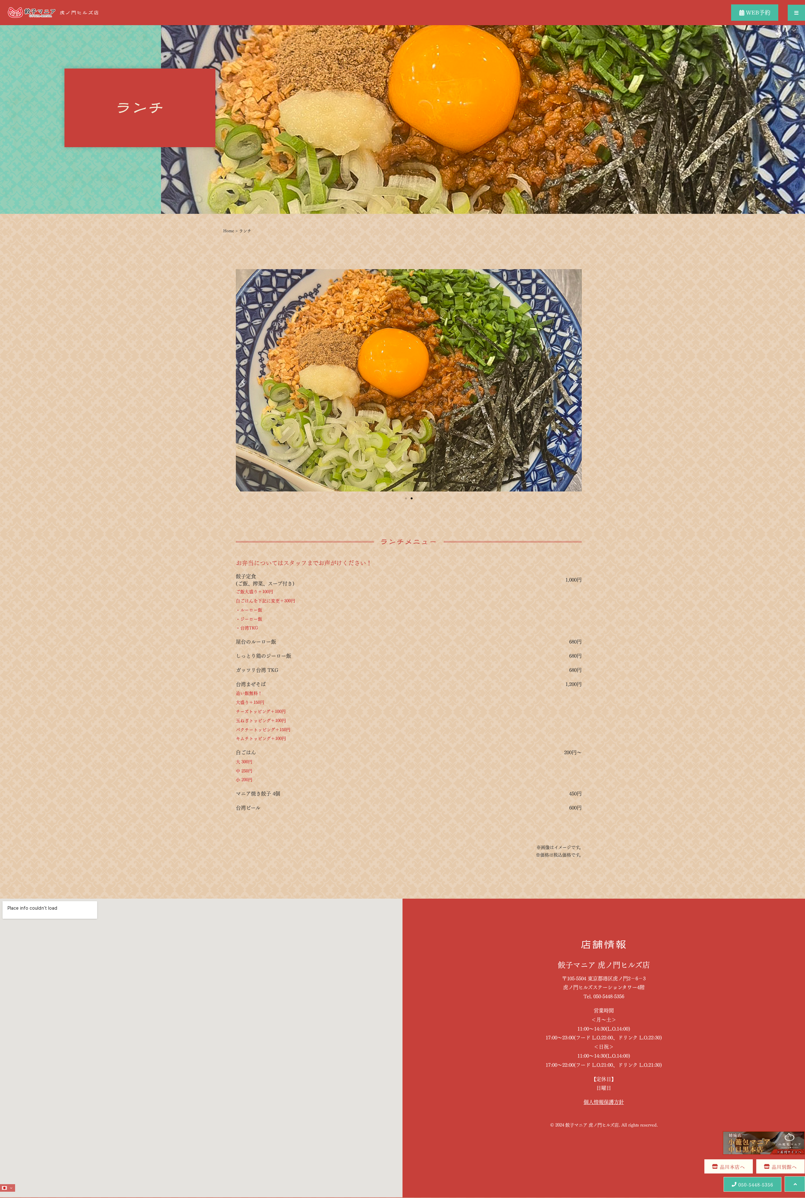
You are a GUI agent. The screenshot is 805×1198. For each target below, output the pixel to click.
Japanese (8, 1188)
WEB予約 (757, 12)
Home (228, 230)
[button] (796, 13)
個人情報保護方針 (604, 1102)
